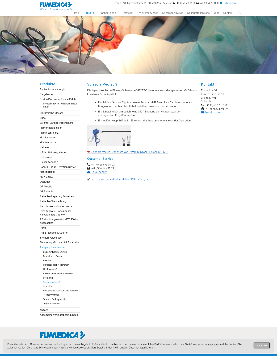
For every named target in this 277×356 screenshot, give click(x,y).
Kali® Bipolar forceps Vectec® (58, 273)
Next (270, 47)
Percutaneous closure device (56, 206)
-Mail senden (212, 112)
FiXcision (47, 260)
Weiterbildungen (148, 12)
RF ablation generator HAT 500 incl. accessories (60, 221)
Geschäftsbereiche (198, 12)
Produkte (88, 12)
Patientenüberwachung (53, 201)
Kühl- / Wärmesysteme (53, 152)
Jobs (216, 12)
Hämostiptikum (48, 142)
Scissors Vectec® (51, 282)
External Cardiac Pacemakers (56, 122)
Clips (43, 118)
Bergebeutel (46, 94)
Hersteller (127, 12)
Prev (6, 47)
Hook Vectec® (50, 269)
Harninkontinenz (49, 132)
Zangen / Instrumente (52, 247)
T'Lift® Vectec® (51, 295)
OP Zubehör (46, 191)
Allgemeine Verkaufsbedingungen (59, 314)
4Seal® (44, 309)
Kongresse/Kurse (172, 12)
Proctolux (48, 278)
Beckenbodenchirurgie (52, 89)
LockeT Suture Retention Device (58, 167)
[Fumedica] (63, 338)
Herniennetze (47, 137)
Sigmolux (47, 286)
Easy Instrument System (55, 252)
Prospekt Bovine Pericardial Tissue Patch (60, 105)
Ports (43, 227)
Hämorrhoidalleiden (51, 127)
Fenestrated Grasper (53, 256)
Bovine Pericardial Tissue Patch (58, 99)
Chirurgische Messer (51, 113)
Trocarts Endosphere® (54, 299)
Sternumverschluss (51, 237)
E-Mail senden (229, 3)
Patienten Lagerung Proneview (57, 196)
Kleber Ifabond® (49, 162)
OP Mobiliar (46, 186)
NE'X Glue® (46, 176)
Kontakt (227, 12)
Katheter (44, 147)
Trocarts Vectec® (51, 303)
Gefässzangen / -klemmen (56, 265)
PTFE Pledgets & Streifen (54, 232)
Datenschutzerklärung (141, 347)
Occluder (45, 181)
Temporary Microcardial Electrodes (59, 242)
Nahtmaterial (47, 171)
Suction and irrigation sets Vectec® (60, 290)
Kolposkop (46, 157)
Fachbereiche (108, 12)
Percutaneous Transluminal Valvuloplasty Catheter (55, 213)
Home (75, 12)
